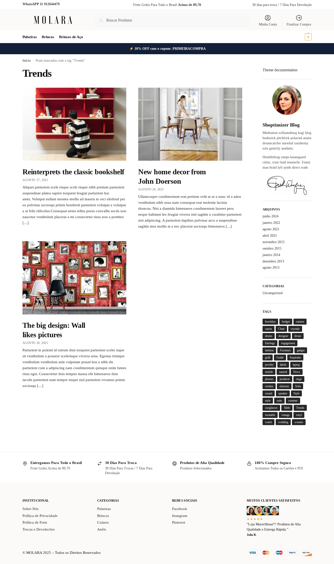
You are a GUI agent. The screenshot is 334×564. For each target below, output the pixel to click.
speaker (282, 393)
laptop (296, 364)
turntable (270, 415)
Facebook (179, 509)
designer (283, 336)
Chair (281, 329)
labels (283, 364)
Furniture (285, 350)
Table (287, 408)
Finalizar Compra (299, 24)
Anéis (101, 529)
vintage (285, 415)
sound (268, 393)
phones (269, 379)
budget (286, 321)
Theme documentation (280, 70)
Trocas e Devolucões (38, 529)
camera (300, 321)
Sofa (298, 386)
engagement (288, 343)
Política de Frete (34, 522)
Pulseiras (104, 509)
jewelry (269, 364)
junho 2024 (270, 216)
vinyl (299, 415)
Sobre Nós (30, 509)
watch (268, 422)
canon (268, 329)
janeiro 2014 (271, 255)
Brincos (103, 516)
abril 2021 (270, 235)
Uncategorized (273, 293)
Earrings (270, 343)
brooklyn (270, 321)
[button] (301, 37)
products (285, 379)
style (267, 400)
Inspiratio (295, 357)
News (296, 372)
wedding (283, 422)
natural (283, 372)
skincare (284, 386)
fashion (269, 350)
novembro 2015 (274, 242)
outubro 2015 (272, 248)
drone (297, 336)
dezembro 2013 (273, 261)
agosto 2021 (271, 229)
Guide (280, 357)
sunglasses (271, 408)
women (298, 422)
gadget (301, 350)
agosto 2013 (271, 267)
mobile (269, 372)
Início (26, 60)
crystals (295, 329)
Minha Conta (268, 24)
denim (268, 336)
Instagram (179, 516)
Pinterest (178, 522)
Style (296, 393)
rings (299, 379)
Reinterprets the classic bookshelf (73, 172)
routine (269, 386)
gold (267, 357)
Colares (103, 522)
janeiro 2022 (271, 223)
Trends (300, 408)
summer (293, 400)
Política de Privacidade (40, 516)
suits (279, 400)
